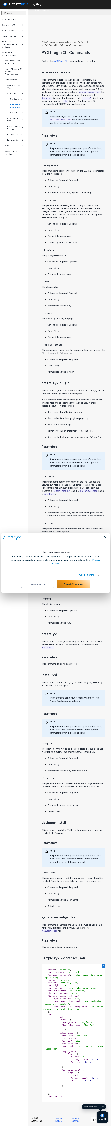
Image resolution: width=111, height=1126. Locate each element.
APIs (7, 145)
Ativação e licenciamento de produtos (9, 44)
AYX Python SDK (12, 119)
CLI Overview (16, 99)
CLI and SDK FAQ (15, 134)
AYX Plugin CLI (14, 93)
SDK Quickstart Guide (14, 86)
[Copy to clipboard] (103, 966)
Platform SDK (11, 80)
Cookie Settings (87, 575)
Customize (35, 584)
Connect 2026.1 (9, 36)
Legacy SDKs (13, 140)
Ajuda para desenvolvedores (9, 53)
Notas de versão (9, 19)
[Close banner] (105, 537)
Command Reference (15, 105)
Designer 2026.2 (9, 25)
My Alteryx (38, 4)
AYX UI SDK (12, 112)
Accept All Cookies (73, 584)
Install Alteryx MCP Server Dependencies (13, 71)
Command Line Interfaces (12, 152)
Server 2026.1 (8, 30)
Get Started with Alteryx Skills (12, 62)
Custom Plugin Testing (13, 127)
